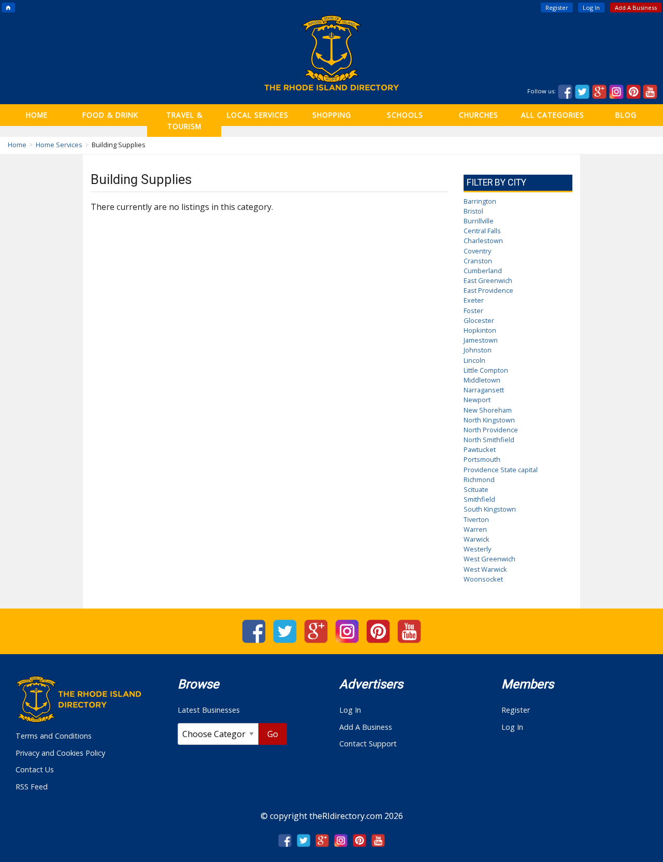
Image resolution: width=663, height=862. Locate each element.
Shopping (331, 115)
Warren (475, 529)
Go (272, 734)
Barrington (480, 201)
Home (37, 115)
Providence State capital (501, 469)
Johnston (478, 350)
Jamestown (481, 340)
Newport (477, 399)
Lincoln (474, 360)
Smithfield (479, 499)
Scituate (476, 489)
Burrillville (479, 220)
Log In (591, 7)
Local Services (258, 115)
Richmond (479, 479)
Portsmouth (482, 459)
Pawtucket (480, 449)
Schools (405, 115)
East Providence (488, 290)
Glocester (479, 320)
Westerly (477, 549)
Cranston (478, 260)
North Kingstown (489, 420)
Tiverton (476, 519)
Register (556, 7)
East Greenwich (488, 280)
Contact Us (35, 769)
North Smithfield (489, 439)
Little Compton (486, 370)
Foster (473, 310)
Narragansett (484, 389)
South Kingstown (490, 509)
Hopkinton (480, 330)
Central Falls (482, 230)
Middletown (482, 380)
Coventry (477, 251)
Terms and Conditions (54, 736)
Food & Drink (110, 115)
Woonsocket (483, 579)
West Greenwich (489, 558)
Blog (626, 115)
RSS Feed (32, 787)
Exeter (474, 300)
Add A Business (636, 7)
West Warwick (485, 569)
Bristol (473, 211)
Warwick (476, 539)
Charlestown (483, 240)
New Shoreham (488, 410)
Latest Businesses (209, 710)
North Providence (491, 429)
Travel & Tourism (184, 120)
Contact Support (368, 743)
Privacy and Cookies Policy (60, 753)
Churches (478, 115)
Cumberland (483, 270)
